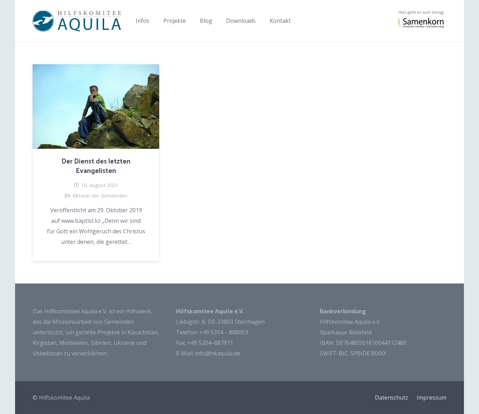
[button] (152, 21)
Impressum (431, 397)
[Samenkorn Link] (421, 22)
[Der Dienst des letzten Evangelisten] (96, 162)
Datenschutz (391, 397)
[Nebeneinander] (77, 21)
